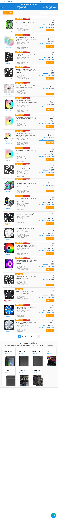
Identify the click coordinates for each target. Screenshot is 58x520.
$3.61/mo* (45, 41)
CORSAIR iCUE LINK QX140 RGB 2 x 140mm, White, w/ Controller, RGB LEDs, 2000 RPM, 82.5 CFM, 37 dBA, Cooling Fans (26, 135)
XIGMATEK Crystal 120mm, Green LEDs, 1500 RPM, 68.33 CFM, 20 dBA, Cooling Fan (25, 86)
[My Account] (54, 1)
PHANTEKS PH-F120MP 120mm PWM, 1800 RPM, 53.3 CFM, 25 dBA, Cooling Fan (25, 229)
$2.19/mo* (45, 202)
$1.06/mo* (45, 57)
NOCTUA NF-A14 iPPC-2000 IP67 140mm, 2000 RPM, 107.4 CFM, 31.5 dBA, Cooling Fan (26, 213)
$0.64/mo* (45, 24)
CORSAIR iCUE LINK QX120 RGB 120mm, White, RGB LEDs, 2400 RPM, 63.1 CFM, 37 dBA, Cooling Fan (26, 152)
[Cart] (50, 1)
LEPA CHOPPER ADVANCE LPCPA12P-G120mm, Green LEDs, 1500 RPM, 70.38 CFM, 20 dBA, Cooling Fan (26, 23)
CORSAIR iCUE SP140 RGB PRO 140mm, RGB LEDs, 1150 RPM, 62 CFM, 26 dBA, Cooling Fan (26, 246)
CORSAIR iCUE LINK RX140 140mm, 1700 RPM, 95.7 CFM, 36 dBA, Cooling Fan (26, 55)
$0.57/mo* (45, 233)
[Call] (40, 1)
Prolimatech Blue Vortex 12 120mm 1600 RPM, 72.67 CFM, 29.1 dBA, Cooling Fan (26, 308)
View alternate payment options (46, 27)
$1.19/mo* (45, 218)
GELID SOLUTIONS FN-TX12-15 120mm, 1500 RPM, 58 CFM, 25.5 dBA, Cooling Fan (26, 323)
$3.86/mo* (45, 137)
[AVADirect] (9, 1)
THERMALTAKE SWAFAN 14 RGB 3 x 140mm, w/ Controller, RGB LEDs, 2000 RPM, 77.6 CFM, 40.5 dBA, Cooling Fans (26, 183)
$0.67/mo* (45, 169)
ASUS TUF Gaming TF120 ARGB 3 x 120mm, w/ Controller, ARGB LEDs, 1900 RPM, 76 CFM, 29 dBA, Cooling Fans (26, 200)
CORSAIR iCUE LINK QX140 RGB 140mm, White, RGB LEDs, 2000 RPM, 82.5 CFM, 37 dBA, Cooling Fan (26, 119)
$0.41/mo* (45, 295)
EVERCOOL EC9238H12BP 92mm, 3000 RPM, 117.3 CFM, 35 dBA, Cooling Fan (25, 292)
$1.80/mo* (45, 121)
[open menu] (4, 1)
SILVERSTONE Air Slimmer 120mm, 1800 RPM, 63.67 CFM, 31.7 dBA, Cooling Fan (26, 167)
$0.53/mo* (45, 310)
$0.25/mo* (45, 88)
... (33, 336)
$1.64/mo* (45, 104)
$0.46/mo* (45, 325)
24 (35, 336)
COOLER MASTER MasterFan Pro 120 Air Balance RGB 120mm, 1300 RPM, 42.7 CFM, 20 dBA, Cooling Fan (26, 262)
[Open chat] (47, 1)
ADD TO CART (50, 30)
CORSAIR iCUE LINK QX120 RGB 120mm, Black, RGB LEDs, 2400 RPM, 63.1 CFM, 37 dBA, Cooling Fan (26, 102)
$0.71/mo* (45, 73)
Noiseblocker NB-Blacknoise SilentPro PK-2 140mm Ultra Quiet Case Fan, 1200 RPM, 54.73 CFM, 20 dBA (26, 71)
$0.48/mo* (45, 279)
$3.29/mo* (45, 185)
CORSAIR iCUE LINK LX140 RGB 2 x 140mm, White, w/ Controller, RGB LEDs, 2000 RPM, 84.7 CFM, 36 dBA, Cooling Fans (26, 39)
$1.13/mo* (45, 248)
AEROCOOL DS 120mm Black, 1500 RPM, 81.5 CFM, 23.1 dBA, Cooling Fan (26, 277)
